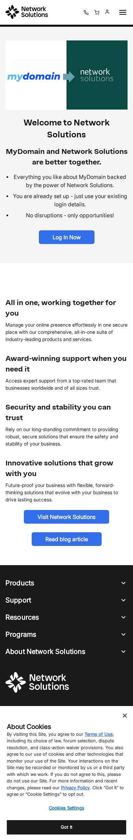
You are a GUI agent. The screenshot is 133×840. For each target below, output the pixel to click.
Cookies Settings (66, 808)
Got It (66, 827)
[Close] (124, 715)
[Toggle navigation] (121, 12)
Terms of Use (99, 734)
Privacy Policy (75, 787)
